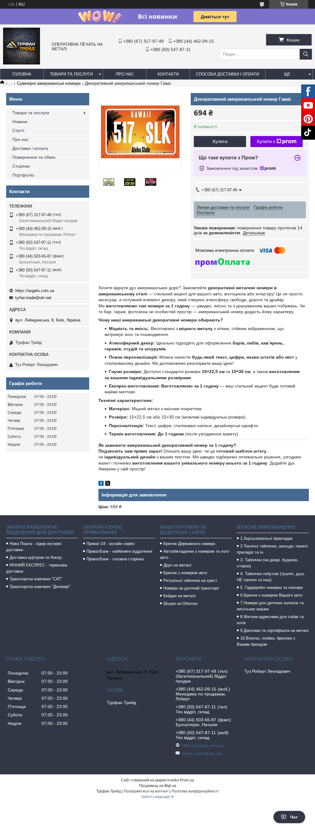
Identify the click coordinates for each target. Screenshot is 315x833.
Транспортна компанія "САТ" (36, 579)
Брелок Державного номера (189, 543)
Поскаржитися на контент (146, 791)
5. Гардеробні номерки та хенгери (271, 587)
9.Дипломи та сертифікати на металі (274, 630)
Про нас (125, 74)
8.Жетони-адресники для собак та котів (270, 619)
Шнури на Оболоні (180, 603)
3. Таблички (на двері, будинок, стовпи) (267, 563)
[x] (107, 484)
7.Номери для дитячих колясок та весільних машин (270, 606)
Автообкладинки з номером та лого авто (194, 554)
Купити (220, 141)
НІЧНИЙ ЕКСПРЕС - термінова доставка (36, 568)
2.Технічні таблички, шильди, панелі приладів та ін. (272, 549)
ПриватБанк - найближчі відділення (119, 551)
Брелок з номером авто (185, 572)
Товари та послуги (71, 74)
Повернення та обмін (33, 157)
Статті (18, 130)
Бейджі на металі (179, 596)
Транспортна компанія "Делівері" (40, 586)
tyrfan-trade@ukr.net (33, 297)
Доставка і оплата (30, 148)
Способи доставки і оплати (227, 74)
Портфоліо (23, 175)
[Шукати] (306, 54)
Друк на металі (177, 565)
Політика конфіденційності (195, 791)
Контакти (168, 74)
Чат (294, 817)
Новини (19, 121)
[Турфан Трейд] (21, 62)
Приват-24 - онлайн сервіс (110, 543)
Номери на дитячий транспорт (191, 588)
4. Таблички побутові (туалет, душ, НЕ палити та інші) (271, 576)
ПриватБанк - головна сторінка (115, 559)
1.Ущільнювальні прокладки (266, 538)
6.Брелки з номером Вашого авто (271, 595)
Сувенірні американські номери (49, 83)
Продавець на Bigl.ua (157, 786)
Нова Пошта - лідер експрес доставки (34, 546)
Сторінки (21, 166)
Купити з (266, 141)
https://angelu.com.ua (34, 290)
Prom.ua (187, 780)
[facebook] (101, 484)
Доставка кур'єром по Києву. (36, 557)
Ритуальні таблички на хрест (190, 580)
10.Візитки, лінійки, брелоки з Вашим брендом (266, 641)
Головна (21, 74)
